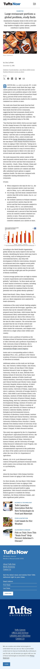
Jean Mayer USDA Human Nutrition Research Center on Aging (19, 71)
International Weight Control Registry (15, 349)
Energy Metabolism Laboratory (23, 139)
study (5, 119)
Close (6, 664)
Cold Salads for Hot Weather (23, 522)
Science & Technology (23, 503)
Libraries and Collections (20, 635)
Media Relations (9, 567)
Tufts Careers (20, 629)
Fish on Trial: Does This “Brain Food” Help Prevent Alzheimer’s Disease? (25, 536)
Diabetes (20, 11)
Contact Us (7, 569)
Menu (35, 4)
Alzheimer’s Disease (22, 530)
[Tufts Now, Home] (12, 4)
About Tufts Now (9, 564)
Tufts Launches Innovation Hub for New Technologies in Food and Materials (24, 509)
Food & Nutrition (14, 70)
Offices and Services (20, 632)
